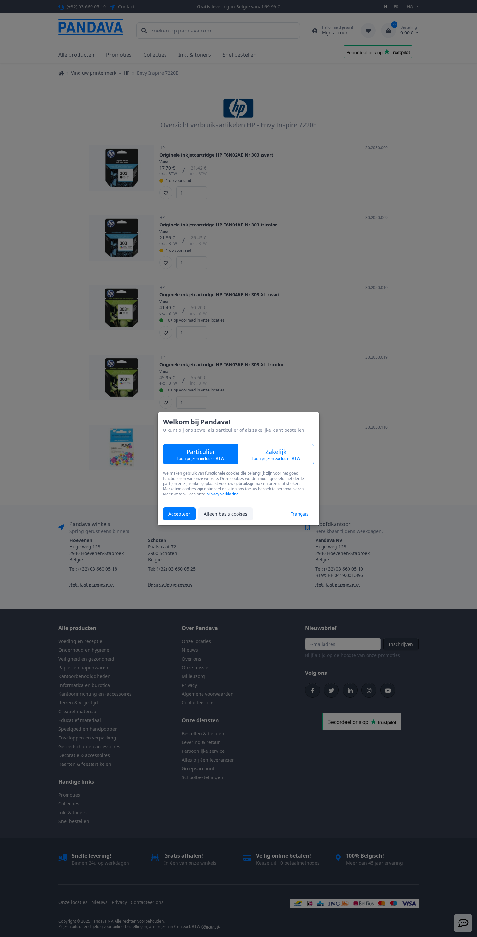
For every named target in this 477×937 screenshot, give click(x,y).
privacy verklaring (222, 494)
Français (299, 514)
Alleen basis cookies (225, 514)
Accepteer (179, 514)
